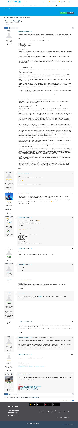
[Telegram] (64, 411)
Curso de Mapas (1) (12, 21)
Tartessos (9, 172)
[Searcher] (43, 1)
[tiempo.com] (14, 1)
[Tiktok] (52, 411)
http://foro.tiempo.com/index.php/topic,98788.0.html (28, 387)
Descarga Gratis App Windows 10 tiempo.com (14, 415)
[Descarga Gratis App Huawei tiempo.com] (48, 404)
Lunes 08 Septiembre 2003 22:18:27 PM (25, 293)
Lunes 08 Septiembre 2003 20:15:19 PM (25, 31)
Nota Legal (55, 415)
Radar (26, 5)
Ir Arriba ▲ (72, 424)
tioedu (9, 353)
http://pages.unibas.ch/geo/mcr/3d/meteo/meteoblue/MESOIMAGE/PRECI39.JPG (31, 366)
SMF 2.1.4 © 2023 (29, 423)
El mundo (52, 5)
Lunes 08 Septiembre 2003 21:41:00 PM (25, 192)
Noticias (14, 5)
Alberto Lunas (9, 373)
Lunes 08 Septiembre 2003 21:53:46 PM (25, 248)
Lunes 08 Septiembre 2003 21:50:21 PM (25, 217)
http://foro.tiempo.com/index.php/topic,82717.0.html (32, 386)
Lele (9, 292)
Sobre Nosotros (46, 415)
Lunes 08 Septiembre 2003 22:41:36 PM (25, 337)
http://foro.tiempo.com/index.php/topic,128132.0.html (29, 389)
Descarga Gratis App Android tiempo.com (14, 410)
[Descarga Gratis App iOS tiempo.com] (40, 404)
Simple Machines (36, 423)
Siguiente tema (12, 24)
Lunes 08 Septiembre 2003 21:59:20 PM (25, 264)
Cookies (60, 415)
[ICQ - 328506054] (7, 231)
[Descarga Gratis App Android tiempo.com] (32, 404)
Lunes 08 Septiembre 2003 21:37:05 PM (25, 173)
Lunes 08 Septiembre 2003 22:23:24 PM (25, 321)
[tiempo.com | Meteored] (13, 406)
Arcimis (9, 30)
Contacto (40, 415)
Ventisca (9, 192)
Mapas (30, 5)
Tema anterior (7, 24)
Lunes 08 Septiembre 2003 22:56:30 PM (25, 354)
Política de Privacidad (66, 415)
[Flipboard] (68, 411)
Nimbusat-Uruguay (9, 216)
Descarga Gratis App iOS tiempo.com (13, 412)
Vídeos (18, 5)
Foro (48, 5)
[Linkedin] (60, 411)
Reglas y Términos (66, 424)
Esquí (56, 5)
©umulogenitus (9, 247)
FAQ (51, 415)
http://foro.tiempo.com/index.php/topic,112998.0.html (29, 388)
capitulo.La (40, 296)
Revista (44, 5)
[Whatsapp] (56, 411)
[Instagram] (48, 411)
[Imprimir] (73, 28)
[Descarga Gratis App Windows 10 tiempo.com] (56, 404)
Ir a (59, 400)
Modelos (39, 5)
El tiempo (9, 5)
